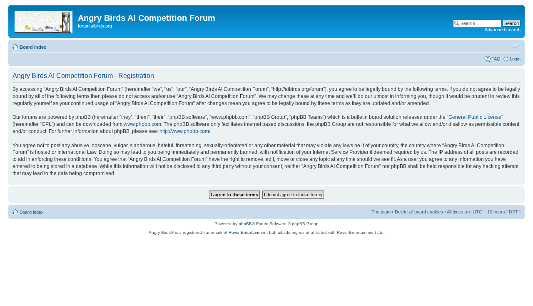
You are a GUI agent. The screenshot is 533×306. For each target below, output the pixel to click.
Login (515, 58)
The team (381, 211)
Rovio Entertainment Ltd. (252, 232)
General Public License (474, 117)
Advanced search (503, 29)
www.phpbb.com (142, 124)
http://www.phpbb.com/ (184, 131)
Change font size (514, 45)
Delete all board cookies (419, 211)
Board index (33, 47)
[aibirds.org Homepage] (44, 20)
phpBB (245, 223)
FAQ (496, 58)
